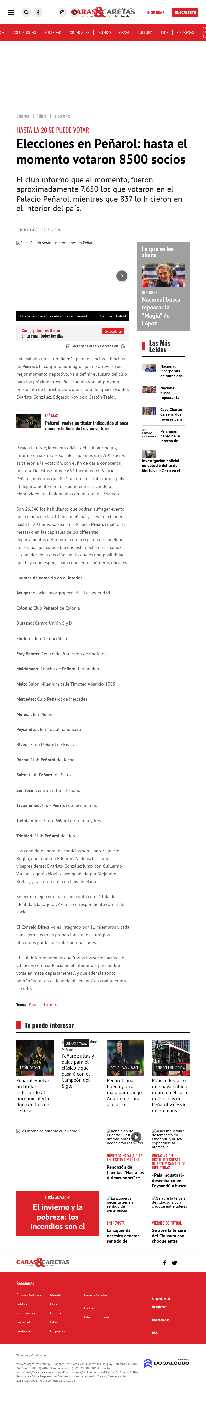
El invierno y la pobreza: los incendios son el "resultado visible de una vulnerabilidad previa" (57, 1231)
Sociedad (53, 32)
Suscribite (113, 331)
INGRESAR (156, 12)
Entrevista (116, 1223)
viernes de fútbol (167, 1223)
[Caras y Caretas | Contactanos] (184, 1262)
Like (164, 32)
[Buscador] (26, 12)
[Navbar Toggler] (14, 12)
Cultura (145, 32)
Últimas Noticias (28, 1295)
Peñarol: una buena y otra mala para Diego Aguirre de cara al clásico (124, 1092)
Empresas (185, 32)
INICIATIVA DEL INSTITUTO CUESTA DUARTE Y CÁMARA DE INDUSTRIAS (168, 1162)
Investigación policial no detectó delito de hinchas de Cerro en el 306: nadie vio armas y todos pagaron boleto (161, 470)
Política (22, 1304)
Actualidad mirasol (124, 1067)
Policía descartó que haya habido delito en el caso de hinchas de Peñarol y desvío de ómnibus (169, 1095)
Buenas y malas (76, 1043)
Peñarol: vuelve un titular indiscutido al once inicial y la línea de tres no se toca (86, 426)
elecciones (50, 1004)
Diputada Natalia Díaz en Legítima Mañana (124, 1158)
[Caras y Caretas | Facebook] (38, 12)
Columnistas (24, 32)
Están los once (30, 1067)
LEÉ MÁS (51, 416)
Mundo (104, 32)
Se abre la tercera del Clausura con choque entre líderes (169, 1238)
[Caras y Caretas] (42, 1266)
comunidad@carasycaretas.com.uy (39, 1372)
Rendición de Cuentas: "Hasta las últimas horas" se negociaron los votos (125, 1177)
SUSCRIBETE (185, 12)
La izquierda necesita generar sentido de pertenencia (123, 1238)
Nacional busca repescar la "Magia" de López (161, 311)
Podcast (90, 1308)
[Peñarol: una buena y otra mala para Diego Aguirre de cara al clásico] (125, 1074)
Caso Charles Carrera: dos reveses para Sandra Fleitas (171, 419)
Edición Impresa (96, 1317)
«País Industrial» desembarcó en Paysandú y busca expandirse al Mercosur (169, 1185)
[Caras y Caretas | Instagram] (62, 12)
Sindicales (79, 32)
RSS (155, 1332)
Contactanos (161, 1319)
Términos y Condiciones (31, 1355)
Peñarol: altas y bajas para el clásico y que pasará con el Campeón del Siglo (78, 1071)
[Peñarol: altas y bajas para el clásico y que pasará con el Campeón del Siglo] (80, 1049)
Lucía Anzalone (57, 1198)
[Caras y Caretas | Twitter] (174, 1263)
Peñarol (34, 1004)
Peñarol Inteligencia (170, 1067)
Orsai (124, 32)
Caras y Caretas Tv (95, 1297)
